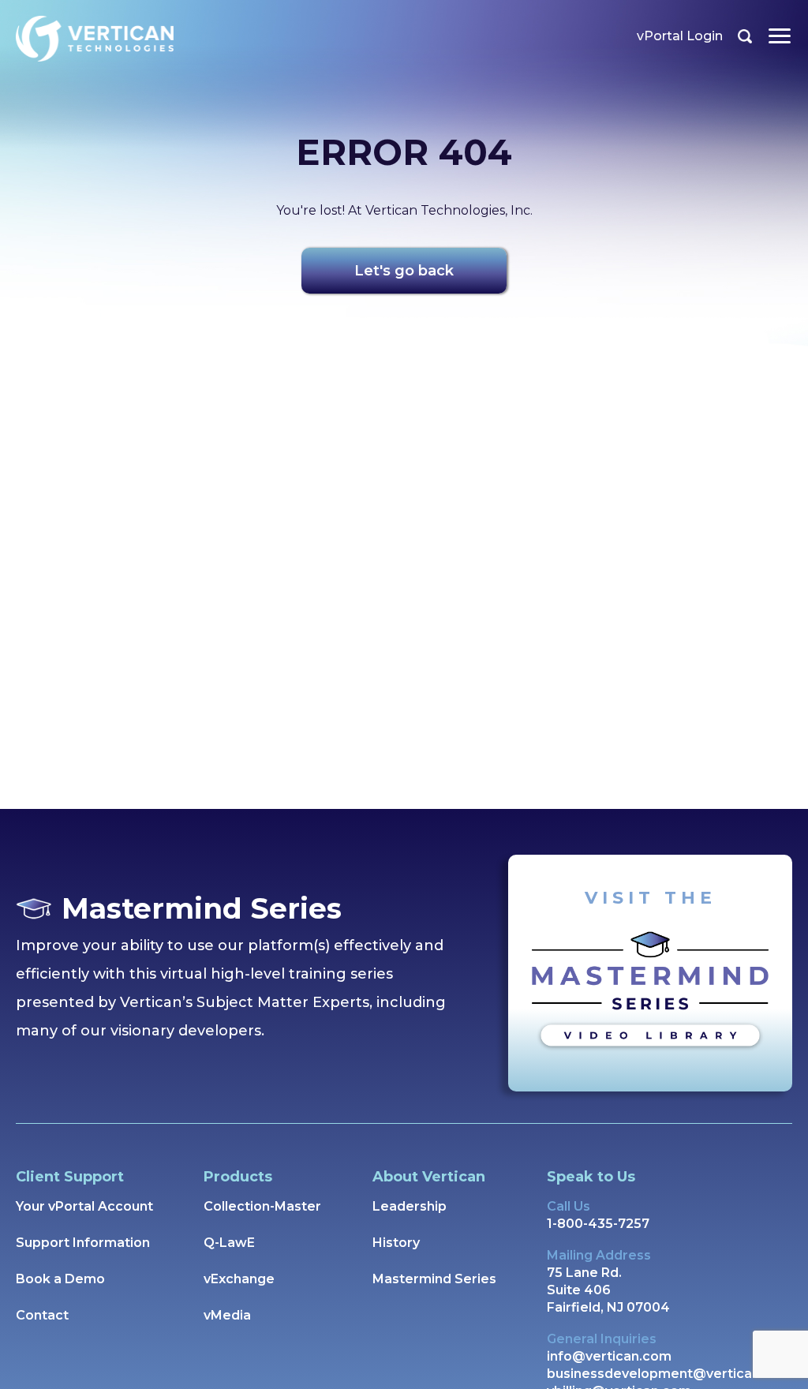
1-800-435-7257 (598, 1223)
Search (745, 36)
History (396, 1242)
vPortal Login (680, 35)
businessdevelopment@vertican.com (669, 1373)
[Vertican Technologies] (95, 39)
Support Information (83, 1242)
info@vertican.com (609, 1356)
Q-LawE (229, 1242)
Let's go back (404, 270)
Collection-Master (262, 1206)
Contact (42, 1315)
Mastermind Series (434, 1278)
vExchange (239, 1278)
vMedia (227, 1315)
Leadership (409, 1206)
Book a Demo (60, 1278)
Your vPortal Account (84, 1206)
